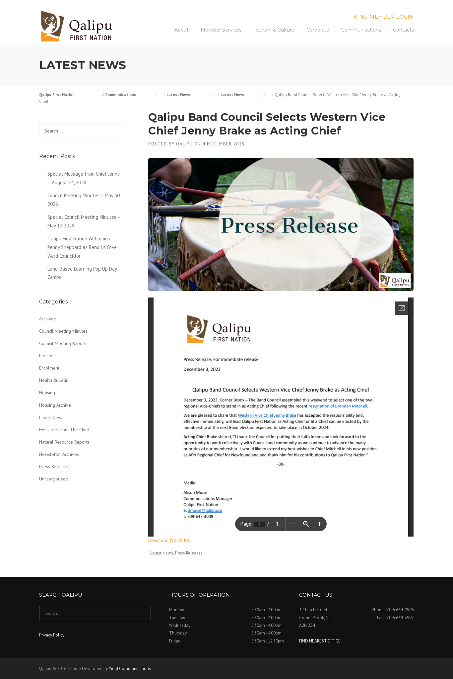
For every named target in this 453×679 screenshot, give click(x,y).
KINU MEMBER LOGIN (384, 17)
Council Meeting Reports (63, 343)
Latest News (161, 553)
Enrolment (49, 368)
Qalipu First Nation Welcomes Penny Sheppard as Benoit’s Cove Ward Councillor (82, 247)
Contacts (403, 30)
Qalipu (184, 144)
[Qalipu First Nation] (77, 26)
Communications (361, 30)
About (181, 30)
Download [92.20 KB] (169, 540)
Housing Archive (55, 405)
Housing (47, 392)
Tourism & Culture (273, 30)
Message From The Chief (64, 430)
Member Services (221, 30)
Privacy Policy (51, 635)
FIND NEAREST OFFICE (320, 641)
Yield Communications (130, 668)
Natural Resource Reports (64, 442)
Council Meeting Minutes (63, 331)
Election (47, 356)
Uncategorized (53, 479)
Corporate (317, 30)
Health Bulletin (53, 380)
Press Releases (189, 553)
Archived (47, 319)
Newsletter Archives (59, 454)
